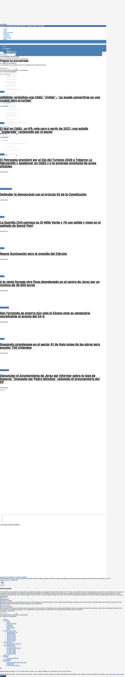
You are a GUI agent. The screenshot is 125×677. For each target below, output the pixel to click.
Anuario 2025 (11, 74)
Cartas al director (6, 189)
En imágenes (7, 660)
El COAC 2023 (11, 105)
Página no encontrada (11, 57)
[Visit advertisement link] (4, 47)
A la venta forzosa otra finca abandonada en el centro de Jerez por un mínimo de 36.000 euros (50, 283)
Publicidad (10, 125)
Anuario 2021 (11, 641)
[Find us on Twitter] (0, 669)
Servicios (6, 661)
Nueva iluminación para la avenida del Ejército (33, 254)
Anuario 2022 (11, 639)
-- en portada (4, 308)
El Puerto (10, 626)
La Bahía (6, 621)
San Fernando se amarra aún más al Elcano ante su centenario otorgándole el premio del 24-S (45, 315)
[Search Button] (16, 155)
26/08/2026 (4, 231)
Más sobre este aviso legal (114, 674)
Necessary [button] (3, 598)
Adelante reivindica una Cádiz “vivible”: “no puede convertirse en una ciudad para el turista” (50, 99)
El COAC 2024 (11, 651)
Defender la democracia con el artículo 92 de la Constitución (43, 194)
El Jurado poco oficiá (14, 648)
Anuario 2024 (11, 637)
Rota (8, 629)
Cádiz (5, 619)
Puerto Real (11, 628)
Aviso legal (7, 520)
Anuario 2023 (11, 638)
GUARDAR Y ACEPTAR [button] (7, 611)
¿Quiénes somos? (9, 516)
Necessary (5, 599)
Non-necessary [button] (5, 605)
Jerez (9, 622)
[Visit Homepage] (17, 37)
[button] (10, 525)
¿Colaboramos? (8, 522)
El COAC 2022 (11, 654)
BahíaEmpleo (11, 634)
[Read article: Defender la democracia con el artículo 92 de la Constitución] (51, 180)
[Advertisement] (51, 12)
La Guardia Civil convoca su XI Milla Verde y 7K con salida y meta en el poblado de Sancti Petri (50, 224)
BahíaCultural (8, 642)
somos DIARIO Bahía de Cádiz (16, 122)
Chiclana (10, 625)
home (2, 57)
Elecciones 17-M (12, 632)
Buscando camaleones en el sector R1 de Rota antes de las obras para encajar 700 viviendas (50, 346)
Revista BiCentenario (14, 644)
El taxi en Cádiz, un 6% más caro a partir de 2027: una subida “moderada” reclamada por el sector (44, 130)
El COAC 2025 (11, 650)
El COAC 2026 (11, 94)
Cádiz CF (6, 655)
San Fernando (11, 624)
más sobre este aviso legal (9, 580)
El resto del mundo (8, 66)
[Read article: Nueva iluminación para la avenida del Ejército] (51, 240)
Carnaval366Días (7, 92)
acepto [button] (108, 578)
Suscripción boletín (13, 665)
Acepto (3, 676)
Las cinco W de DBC (10, 517)
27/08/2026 (4, 106)
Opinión (5, 657)
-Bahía (2, 92)
